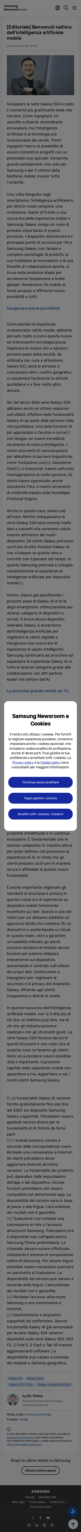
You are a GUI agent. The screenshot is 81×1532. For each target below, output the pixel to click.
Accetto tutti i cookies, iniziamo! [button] (41, 814)
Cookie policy (50, 763)
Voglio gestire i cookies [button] (40, 798)
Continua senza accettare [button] (40, 782)
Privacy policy (22, 763)
